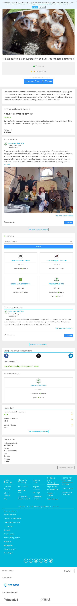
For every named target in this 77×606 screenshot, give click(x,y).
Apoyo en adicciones (10, 511)
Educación (7, 530)
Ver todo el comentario (64, 215)
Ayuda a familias (9, 534)
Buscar (38, 247)
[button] (72, 413)
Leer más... (7, 164)
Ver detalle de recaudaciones (38, 431)
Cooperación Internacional (12, 519)
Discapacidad (8, 526)
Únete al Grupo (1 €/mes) (38, 81)
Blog (5, 499)
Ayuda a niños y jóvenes (12, 538)
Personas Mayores (10, 549)
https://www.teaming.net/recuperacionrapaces (21, 366)
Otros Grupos (8, 553)
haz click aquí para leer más (43, 4)
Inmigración (8, 541)
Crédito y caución (67, 488)
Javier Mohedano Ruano (20, 260)
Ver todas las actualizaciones (38, 230)
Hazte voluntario (52, 499)
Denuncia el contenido (66, 468)
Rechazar (42, 7)
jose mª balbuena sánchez (20, 284)
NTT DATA (65, 484)
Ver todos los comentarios (38, 344)
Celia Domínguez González (57, 260)
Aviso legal (36, 493)
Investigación (8, 545)
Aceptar (34, 7)
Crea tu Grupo (22, 487)
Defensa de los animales (12, 522)
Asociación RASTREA (16, 143)
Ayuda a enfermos (10, 515)
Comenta (69, 223)
